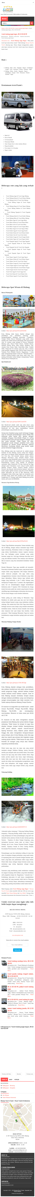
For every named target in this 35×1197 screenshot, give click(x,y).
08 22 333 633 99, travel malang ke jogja (20, 999)
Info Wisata (6, 1095)
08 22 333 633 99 (25, 36)
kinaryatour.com (19, 1193)
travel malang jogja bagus (8, 38)
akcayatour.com (5, 40)
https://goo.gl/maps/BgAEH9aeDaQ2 (17, 541)
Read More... (20, 983)
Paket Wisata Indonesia (9, 1097)
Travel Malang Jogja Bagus (18, 40)
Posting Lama (30, 1074)
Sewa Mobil (23, 893)
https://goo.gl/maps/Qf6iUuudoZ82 (16, 421)
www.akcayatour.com (17, 935)
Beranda (19, 1074)
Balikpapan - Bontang (9, 1085)
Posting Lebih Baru (6, 1074)
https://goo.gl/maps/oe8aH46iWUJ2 (16, 827)
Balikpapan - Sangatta (9, 1088)
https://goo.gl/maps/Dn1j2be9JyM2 (16, 330)
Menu (5, 19)
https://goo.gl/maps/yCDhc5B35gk (16, 682)
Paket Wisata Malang (11, 893)
